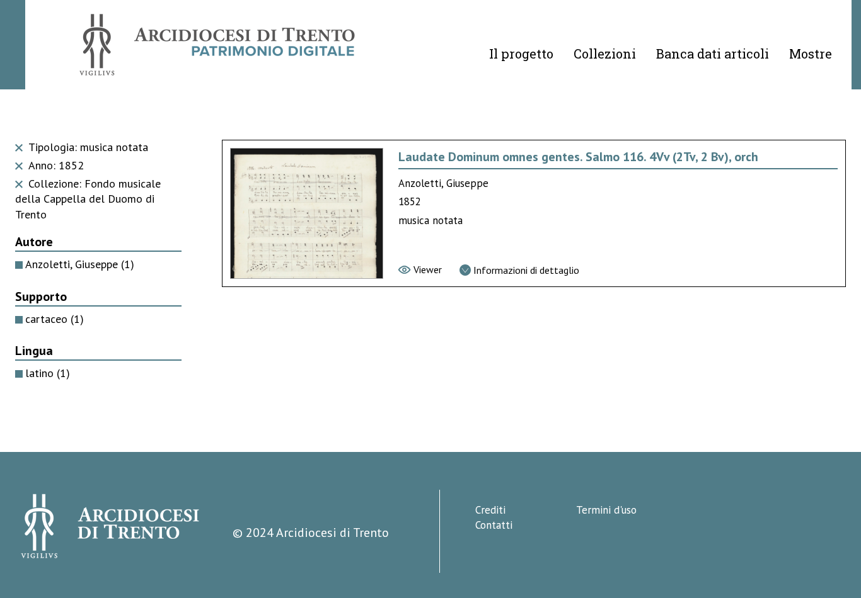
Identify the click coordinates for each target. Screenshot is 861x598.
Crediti (490, 510)
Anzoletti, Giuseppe (79, 264)
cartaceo (54, 319)
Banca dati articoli (712, 53)
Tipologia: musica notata (86, 147)
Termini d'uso (606, 510)
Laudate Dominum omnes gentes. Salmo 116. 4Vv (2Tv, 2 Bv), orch (578, 157)
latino (47, 373)
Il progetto (521, 53)
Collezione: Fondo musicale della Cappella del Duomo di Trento (88, 199)
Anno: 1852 (54, 165)
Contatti (493, 525)
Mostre (810, 53)
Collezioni (605, 53)
